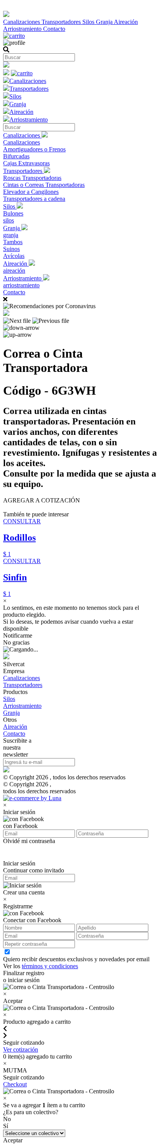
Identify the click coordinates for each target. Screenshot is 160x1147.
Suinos (11, 249)
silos (8, 220)
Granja (105, 22)
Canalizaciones (22, 22)
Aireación (126, 22)
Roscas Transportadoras (32, 178)
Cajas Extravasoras (26, 163)
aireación (14, 270)
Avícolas (13, 256)
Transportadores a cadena (34, 198)
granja (10, 235)
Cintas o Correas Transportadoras (44, 185)
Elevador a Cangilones (31, 191)
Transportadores (62, 22)
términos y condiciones (50, 966)
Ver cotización (20, 1049)
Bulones (13, 213)
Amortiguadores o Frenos (34, 149)
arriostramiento (21, 285)
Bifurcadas (16, 156)
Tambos (13, 242)
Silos (89, 22)
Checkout (15, 1084)
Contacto (54, 28)
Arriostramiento (23, 28)
